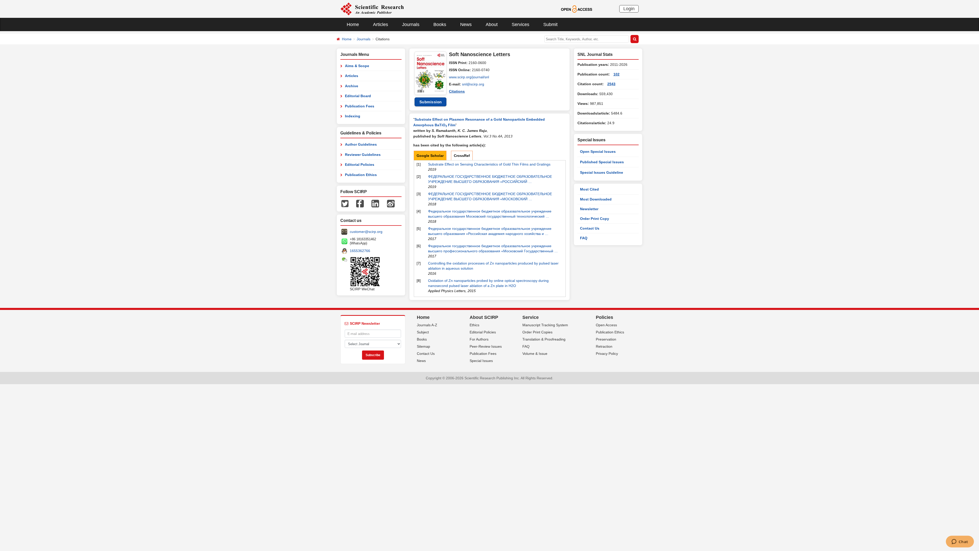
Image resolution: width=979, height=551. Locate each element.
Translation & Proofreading (543, 339)
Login (629, 8)
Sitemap (423, 346)
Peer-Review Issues (486, 346)
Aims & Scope (357, 66)
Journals (410, 24)
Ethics (474, 325)
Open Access (606, 325)
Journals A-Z (427, 325)
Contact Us (589, 228)
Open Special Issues (598, 151)
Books (439, 24)
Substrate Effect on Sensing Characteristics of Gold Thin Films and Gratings (489, 164)
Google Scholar (430, 156)
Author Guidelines (361, 144)
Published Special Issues (602, 162)
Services (520, 24)
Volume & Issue (534, 354)
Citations (457, 91)
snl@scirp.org (473, 84)
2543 (611, 84)
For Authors (479, 339)
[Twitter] (345, 203)
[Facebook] (360, 203)
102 (616, 74)
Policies (604, 317)
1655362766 (360, 251)
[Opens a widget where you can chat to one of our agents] (960, 542)
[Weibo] (391, 203)
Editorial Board (358, 96)
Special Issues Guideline (601, 172)
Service (530, 317)
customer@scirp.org (366, 232)
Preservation (606, 339)
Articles (380, 24)
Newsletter (589, 209)
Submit (550, 24)
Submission (430, 102)
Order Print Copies (537, 332)
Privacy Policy (607, 354)
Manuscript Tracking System (545, 325)
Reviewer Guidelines (363, 155)
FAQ (583, 238)
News (466, 24)
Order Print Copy (594, 219)
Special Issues (481, 361)
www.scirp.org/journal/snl (469, 77)
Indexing (352, 116)
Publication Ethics (361, 175)
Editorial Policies (359, 164)
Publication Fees (359, 106)
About (492, 24)
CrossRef (462, 156)
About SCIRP (484, 317)
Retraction (604, 346)
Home (353, 24)
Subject (423, 332)
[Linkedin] (375, 203)
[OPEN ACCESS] (576, 9)
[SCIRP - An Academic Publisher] (372, 9)
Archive (351, 86)
